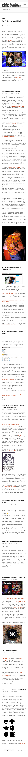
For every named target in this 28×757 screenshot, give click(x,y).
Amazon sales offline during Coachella (12, 542)
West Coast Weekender (10, 450)
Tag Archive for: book (6, 9)
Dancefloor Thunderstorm (7, 434)
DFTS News (13, 93)
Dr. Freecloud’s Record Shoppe (9, 486)
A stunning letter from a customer (11, 91)
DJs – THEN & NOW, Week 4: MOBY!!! (11, 21)
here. (22, 668)
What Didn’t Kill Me (12, 123)
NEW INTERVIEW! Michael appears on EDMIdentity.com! (11, 268)
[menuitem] (24, 4)
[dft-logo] (11, 4)
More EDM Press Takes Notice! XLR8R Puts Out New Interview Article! (13, 407)
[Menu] (24, 4)
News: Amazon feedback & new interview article (12, 332)
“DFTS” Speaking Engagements (10, 650)
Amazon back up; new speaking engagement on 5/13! (13, 501)
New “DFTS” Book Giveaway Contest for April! (14, 690)
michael (19, 22)
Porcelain (10, 40)
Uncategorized (13, 22)
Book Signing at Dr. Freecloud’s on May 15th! (13, 577)
